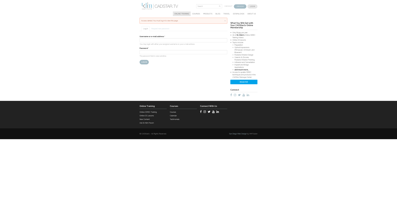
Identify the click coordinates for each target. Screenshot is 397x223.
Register (244, 82)
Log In (252, 6)
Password (144, 48)
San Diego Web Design (238, 134)
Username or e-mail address (152, 36)
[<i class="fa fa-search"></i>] (220, 6)
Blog (217, 14)
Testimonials (174, 119)
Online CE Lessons (147, 116)
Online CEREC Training (148, 112)
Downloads (238, 14)
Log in (146, 29)
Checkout (228, 6)
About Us (251, 14)
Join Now (240, 6)
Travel (226, 14)
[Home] (160, 6)
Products (207, 14)
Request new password (160, 29)
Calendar (173, 116)
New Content (145, 119)
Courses (196, 14)
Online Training (181, 14)
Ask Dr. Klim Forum (147, 123)
